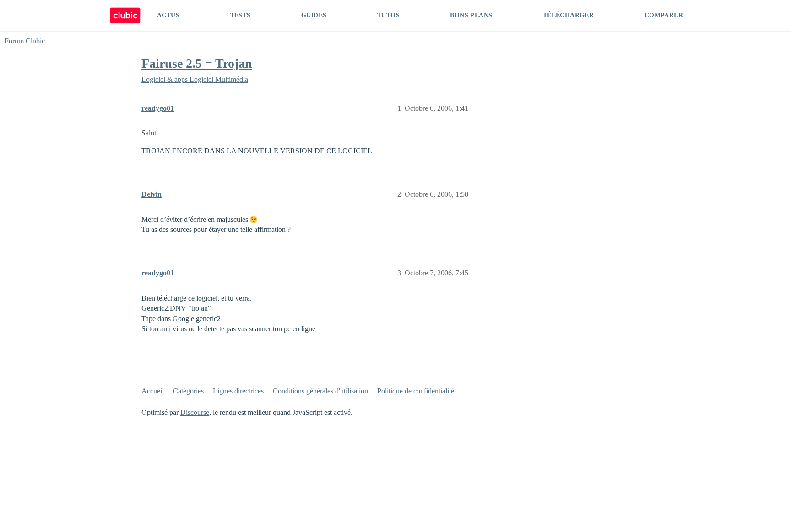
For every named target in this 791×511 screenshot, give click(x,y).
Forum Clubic (25, 41)
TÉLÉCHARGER (568, 15)
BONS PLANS (471, 15)
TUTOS (388, 15)
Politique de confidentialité (415, 391)
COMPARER (664, 15)
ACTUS (168, 15)
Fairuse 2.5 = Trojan (196, 63)
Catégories (188, 391)
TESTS (240, 15)
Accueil (152, 391)
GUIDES (313, 15)
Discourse (194, 412)
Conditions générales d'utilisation (320, 391)
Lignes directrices (238, 391)
